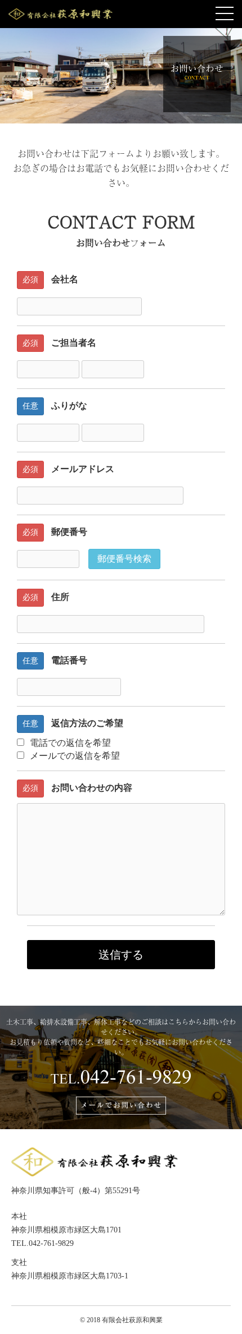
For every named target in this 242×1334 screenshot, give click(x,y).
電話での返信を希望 (70, 743)
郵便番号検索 (124, 558)
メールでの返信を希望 (75, 755)
